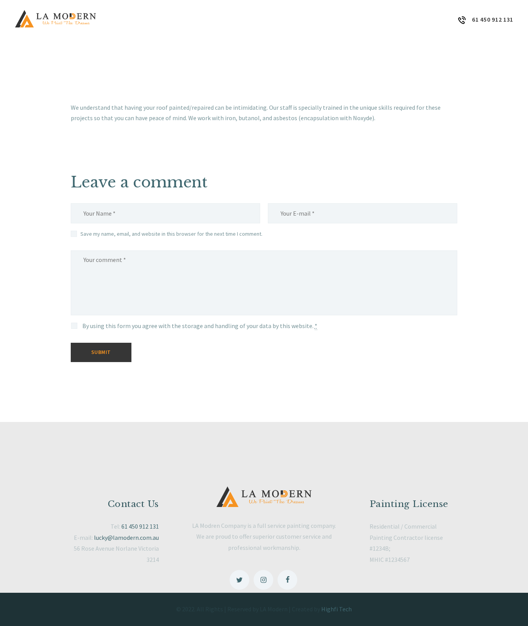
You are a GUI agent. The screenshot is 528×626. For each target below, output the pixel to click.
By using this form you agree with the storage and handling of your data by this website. (199, 326)
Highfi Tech (336, 609)
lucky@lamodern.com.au (126, 537)
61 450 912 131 (140, 526)
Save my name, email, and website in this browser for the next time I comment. (171, 233)
